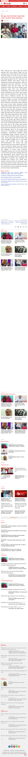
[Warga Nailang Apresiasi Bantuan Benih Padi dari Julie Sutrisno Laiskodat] (21, 262)
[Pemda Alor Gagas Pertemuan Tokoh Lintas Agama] (12, 596)
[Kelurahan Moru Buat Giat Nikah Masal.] (10, 602)
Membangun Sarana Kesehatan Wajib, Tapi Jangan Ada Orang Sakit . (16, 660)
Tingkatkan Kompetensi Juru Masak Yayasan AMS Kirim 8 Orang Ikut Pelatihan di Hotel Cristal (17, 568)
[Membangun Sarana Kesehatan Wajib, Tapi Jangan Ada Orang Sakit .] (14, 656)
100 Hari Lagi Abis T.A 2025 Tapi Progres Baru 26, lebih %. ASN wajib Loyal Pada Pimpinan (13, 545)
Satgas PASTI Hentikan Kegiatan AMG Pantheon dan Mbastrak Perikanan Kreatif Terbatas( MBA (20, 499)
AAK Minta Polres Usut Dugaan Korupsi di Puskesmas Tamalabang (6, 499)
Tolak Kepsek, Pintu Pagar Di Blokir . (16, 608)
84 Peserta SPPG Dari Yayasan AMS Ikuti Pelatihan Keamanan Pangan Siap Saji (17, 575)
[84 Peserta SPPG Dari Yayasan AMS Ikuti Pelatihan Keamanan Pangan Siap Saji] (14, 572)
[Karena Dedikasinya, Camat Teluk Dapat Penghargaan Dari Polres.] (14, 671)
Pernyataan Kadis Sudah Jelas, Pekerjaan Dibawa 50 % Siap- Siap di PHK (17, 699)
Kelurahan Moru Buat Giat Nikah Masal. (16, 604)
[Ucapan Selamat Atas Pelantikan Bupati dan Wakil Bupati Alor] (14, 714)
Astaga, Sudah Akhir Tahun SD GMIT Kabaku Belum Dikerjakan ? (16, 707)
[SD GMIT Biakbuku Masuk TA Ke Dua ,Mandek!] (7, 249)
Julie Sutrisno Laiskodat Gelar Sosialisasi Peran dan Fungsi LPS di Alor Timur (14, 182)
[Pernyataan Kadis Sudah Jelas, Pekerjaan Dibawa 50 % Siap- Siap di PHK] (14, 696)
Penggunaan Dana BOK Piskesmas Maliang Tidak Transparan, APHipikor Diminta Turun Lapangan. (14, 173)
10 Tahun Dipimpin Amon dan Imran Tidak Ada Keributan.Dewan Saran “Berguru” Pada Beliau (11, 550)
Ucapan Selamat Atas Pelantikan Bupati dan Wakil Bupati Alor (17, 718)
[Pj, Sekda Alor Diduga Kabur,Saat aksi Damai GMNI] (21, 235)
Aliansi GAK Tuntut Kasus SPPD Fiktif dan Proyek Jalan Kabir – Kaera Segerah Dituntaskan (20, 512)
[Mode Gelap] (24, 3)
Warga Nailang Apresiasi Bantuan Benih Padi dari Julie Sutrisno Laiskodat (14, 185)
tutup (2, 738)
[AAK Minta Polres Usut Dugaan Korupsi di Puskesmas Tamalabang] (7, 493)
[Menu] (2, 3)
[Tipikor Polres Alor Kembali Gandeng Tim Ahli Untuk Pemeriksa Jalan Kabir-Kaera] (7, 506)
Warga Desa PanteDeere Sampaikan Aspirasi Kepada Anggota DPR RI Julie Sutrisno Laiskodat (12, 536)
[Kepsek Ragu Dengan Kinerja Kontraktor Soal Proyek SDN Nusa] (14, 688)
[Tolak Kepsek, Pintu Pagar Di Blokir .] (9, 607)
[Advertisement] (14, 54)
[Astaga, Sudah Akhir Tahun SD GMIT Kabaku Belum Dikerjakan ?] (14, 703)
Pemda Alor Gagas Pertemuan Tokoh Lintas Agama (16, 599)
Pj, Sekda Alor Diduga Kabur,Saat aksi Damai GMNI (15, 1)
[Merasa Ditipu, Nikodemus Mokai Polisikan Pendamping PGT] (21, 249)
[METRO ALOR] (7, 3)
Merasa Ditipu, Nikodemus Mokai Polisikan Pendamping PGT (14, 179)
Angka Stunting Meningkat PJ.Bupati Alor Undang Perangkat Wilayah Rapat (17, 667)
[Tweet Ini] (18, 227)
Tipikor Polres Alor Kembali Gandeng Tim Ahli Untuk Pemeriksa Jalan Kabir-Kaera (7, 512)
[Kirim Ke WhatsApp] (26, 227)
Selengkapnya (13, 517)
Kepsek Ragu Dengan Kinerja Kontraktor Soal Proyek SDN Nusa (17, 692)
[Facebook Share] (16, 227)
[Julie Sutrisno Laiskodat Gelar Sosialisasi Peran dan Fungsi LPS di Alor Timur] (7, 262)
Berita (2, 13)
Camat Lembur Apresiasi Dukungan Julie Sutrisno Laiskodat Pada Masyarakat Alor (14, 526)
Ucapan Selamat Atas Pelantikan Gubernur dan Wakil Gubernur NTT (17, 726)
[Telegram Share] (23, 227)
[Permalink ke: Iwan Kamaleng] (2, 20)
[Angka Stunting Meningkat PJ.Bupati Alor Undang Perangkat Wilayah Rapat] (14, 663)
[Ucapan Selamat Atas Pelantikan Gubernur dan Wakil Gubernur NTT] (14, 722)
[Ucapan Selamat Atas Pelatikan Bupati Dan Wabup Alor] (7, 471)
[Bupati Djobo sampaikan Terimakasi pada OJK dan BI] (13, 589)
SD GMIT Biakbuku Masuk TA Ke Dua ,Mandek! (11, 177)
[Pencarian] (26, 3)
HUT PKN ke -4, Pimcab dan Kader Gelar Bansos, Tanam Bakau (13, 540)
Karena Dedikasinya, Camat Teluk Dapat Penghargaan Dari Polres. (17, 675)
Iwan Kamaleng (6, 20)
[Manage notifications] (25, 755)
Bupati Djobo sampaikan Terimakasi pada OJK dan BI (17, 592)
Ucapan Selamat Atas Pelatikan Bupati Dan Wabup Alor (5, 477)
